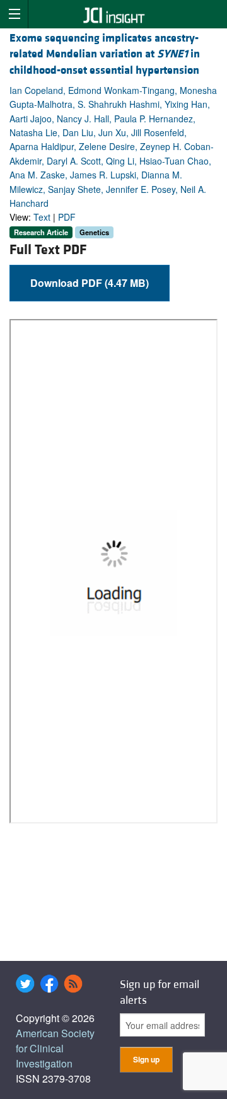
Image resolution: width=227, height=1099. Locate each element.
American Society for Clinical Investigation (55, 1048)
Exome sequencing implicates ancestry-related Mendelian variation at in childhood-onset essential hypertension (104, 54)
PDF (67, 217)
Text (41, 217)
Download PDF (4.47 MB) (89, 283)
